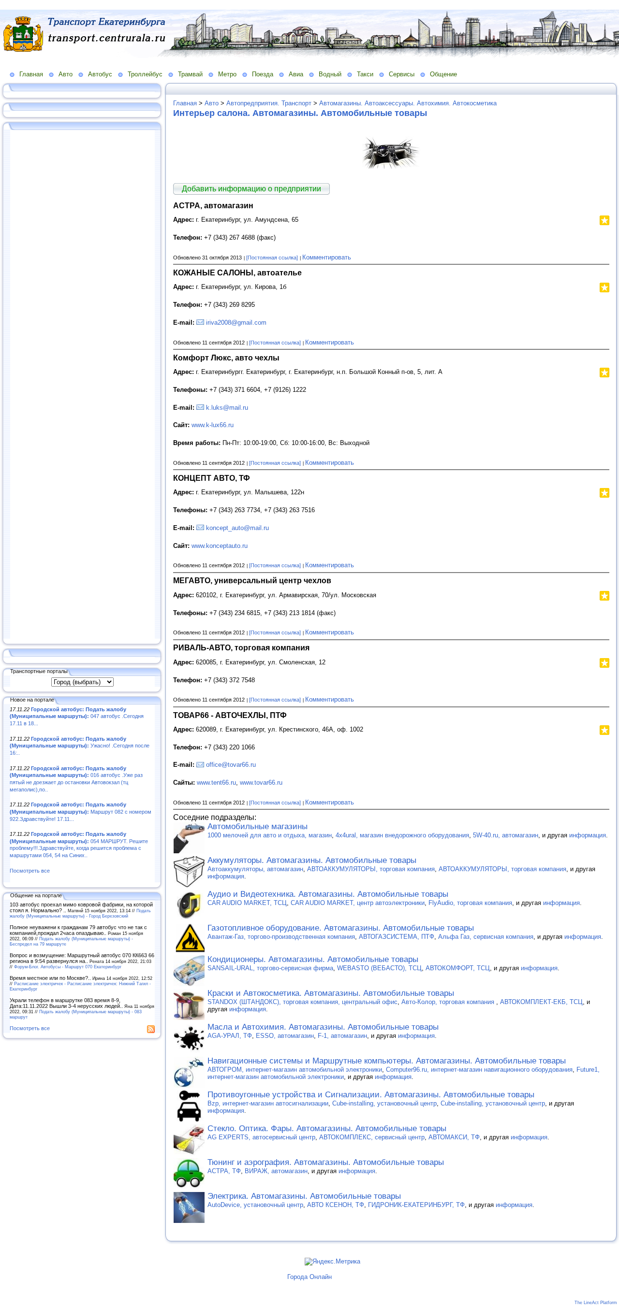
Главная (31, 74)
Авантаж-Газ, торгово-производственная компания (281, 936)
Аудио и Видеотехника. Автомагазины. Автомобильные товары (327, 894)
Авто (66, 74)
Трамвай (190, 74)
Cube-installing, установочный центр (384, 1103)
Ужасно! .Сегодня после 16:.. (79, 746)
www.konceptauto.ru (220, 545)
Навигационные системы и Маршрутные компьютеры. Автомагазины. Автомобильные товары (386, 1060)
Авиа (296, 74)
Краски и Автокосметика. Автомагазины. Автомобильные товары (330, 993)
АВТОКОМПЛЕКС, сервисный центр (372, 1137)
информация (587, 835)
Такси (365, 74)
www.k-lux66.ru (213, 425)
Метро (227, 74)
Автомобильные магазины (257, 826)
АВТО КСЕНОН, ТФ (335, 1204)
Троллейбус (145, 74)
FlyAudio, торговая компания (470, 902)
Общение (443, 74)
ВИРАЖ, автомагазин (276, 1171)
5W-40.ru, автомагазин (505, 835)
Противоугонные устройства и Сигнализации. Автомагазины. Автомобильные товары (370, 1094)
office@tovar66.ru (231, 764)
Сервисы (401, 74)
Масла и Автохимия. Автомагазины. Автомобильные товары (323, 1027)
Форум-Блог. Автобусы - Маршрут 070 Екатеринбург (67, 966)
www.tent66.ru (216, 782)
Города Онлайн (309, 1276)
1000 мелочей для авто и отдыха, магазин (269, 835)
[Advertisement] (82, 385)
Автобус (100, 74)
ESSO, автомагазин (285, 1035)
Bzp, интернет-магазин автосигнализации (267, 1103)
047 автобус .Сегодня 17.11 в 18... (77, 716)
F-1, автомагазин (342, 1035)
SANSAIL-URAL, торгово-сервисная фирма (270, 968)
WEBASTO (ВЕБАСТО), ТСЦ (379, 968)
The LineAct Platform (596, 1302)
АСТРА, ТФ (224, 1171)
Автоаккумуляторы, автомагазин (255, 869)
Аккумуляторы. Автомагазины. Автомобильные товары (311, 860)
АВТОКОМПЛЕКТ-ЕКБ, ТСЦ (541, 1001)
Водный (330, 74)
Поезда (262, 74)
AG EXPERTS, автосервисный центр (261, 1137)
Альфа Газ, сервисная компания (485, 936)
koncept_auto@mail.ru (237, 527)
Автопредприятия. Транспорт (268, 103)
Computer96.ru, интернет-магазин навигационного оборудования (479, 1069)
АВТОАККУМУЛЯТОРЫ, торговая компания (371, 869)
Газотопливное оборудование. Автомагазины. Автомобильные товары (340, 928)
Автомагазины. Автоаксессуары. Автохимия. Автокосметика (408, 103)
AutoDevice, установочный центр (255, 1204)
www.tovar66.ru (261, 782)
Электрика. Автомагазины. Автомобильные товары (304, 1196)
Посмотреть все (30, 871)
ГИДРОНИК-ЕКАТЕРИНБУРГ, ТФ (416, 1204)
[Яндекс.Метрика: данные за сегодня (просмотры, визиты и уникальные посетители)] (332, 1261)
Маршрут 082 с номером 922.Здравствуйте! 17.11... (80, 811)
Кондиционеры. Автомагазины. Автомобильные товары (312, 959)
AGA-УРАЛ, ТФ (229, 1035)
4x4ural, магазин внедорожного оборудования (402, 835)
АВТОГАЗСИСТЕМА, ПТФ (396, 936)
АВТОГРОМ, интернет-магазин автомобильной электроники (294, 1069)
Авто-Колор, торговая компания (448, 1001)
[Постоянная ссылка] (272, 257)
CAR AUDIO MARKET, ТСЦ (247, 902)
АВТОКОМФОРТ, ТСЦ (458, 968)
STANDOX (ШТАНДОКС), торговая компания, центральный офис (302, 1001)
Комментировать (326, 257)
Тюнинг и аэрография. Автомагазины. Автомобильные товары (325, 1162)
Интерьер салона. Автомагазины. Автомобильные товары (300, 113)
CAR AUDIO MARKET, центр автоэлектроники (358, 902)
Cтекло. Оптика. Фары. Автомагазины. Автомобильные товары (326, 1128)
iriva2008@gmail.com (236, 322)
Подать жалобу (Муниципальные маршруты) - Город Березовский (80, 913)
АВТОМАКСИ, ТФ (454, 1137)
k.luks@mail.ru (227, 407)
